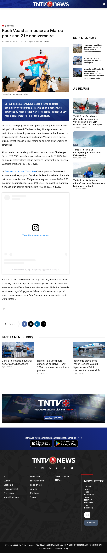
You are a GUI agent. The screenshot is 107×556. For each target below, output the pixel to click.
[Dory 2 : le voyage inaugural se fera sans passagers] (77, 60)
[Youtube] (72, 468)
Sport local (78, 111)
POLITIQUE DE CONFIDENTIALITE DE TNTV (52, 545)
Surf (75, 144)
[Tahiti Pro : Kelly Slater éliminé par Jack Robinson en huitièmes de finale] (89, 170)
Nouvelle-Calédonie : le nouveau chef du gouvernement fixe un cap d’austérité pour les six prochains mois (94, 73)
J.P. (4, 309)
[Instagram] (43, 468)
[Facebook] (24, 324)
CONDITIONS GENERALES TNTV (81, 545)
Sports (10, 26)
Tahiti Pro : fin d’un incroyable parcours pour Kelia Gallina (87, 152)
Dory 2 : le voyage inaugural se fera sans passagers (93, 60)
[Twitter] (50, 468)
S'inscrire (91, 522)
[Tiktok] (65, 468)
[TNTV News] (53, 460)
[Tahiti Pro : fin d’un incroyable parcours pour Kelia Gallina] (89, 139)
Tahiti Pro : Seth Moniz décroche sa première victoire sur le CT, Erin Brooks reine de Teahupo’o (87, 120)
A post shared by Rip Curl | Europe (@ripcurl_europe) (35, 270)
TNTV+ (58, 480)
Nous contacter (62, 476)
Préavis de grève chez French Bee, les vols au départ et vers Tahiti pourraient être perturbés (86, 365)
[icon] (3, 25)
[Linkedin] (37, 324)
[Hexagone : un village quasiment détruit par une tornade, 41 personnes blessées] (77, 48)
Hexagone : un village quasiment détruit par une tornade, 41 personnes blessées (93, 48)
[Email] (43, 324)
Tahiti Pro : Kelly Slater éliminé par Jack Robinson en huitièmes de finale (89, 183)
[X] (31, 324)
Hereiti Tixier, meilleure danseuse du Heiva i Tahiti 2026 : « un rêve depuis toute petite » (53, 365)
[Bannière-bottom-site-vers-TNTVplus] (53, 422)
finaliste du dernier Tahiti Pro (20, 171)
